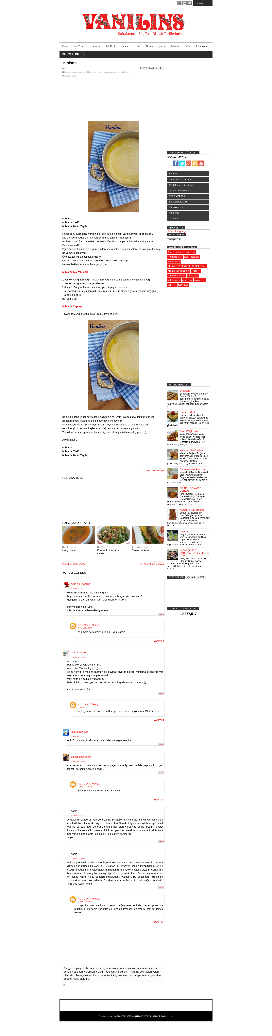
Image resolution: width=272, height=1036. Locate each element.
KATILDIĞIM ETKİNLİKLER (181, 185)
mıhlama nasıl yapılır (93, 72)
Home (65, 46)
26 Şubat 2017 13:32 (78, 858)
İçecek (161, 46)
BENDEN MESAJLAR (178, 202)
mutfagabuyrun (79, 731)
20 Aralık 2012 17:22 (78, 736)
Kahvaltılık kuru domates (192, 510)
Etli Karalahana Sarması (152, 564)
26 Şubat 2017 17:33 (85, 901)
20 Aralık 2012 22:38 (85, 786)
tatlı (169, 285)
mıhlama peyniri (108, 72)
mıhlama (81, 72)
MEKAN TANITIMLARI (179, 191)
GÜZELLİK (174, 219)
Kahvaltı (175, 46)
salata (197, 280)
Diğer (187, 46)
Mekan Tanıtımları (177, 271)
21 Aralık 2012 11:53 (78, 816)
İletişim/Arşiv (202, 46)
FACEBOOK (179, 3)
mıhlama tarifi (120, 72)
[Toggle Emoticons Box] (63, 985)
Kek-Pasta (111, 46)
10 (65, 69)
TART (194, 271)
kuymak (74, 72)
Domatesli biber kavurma (192, 469)
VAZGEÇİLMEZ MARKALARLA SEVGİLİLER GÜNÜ (194, 553)
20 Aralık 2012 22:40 (85, 628)
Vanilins (114, 1016)
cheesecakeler (175, 275)
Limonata (184, 531)
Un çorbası (69, 550)
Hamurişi (95, 46)
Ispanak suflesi (187, 412)
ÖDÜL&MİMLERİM (177, 196)
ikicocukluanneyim (81, 756)
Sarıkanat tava (140, 550)
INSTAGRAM (184, 3)
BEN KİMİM (174, 174)
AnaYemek (79, 46)
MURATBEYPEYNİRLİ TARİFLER (185, 266)
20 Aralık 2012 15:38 (78, 657)
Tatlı (138, 46)
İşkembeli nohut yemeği (74, 564)
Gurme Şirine (78, 652)
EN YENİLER (70, 54)
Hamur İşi (173, 257)
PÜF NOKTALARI (176, 207)
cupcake (191, 275)
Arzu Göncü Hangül (89, 625)
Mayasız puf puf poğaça (192, 450)
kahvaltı (67, 72)
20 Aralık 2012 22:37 (85, 707)
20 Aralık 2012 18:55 (78, 761)
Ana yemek (173, 252)
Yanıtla (161, 614)
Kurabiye (126, 46)
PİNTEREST (189, 3)
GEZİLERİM (174, 213)
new (128, 72)
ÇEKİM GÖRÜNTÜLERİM (180, 179)
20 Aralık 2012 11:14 (78, 588)
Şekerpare (185, 391)
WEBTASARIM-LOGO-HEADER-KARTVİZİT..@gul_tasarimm (150, 1016)
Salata (149, 46)
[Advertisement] (113, 98)
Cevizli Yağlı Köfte (189, 431)
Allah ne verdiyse (80, 584)
